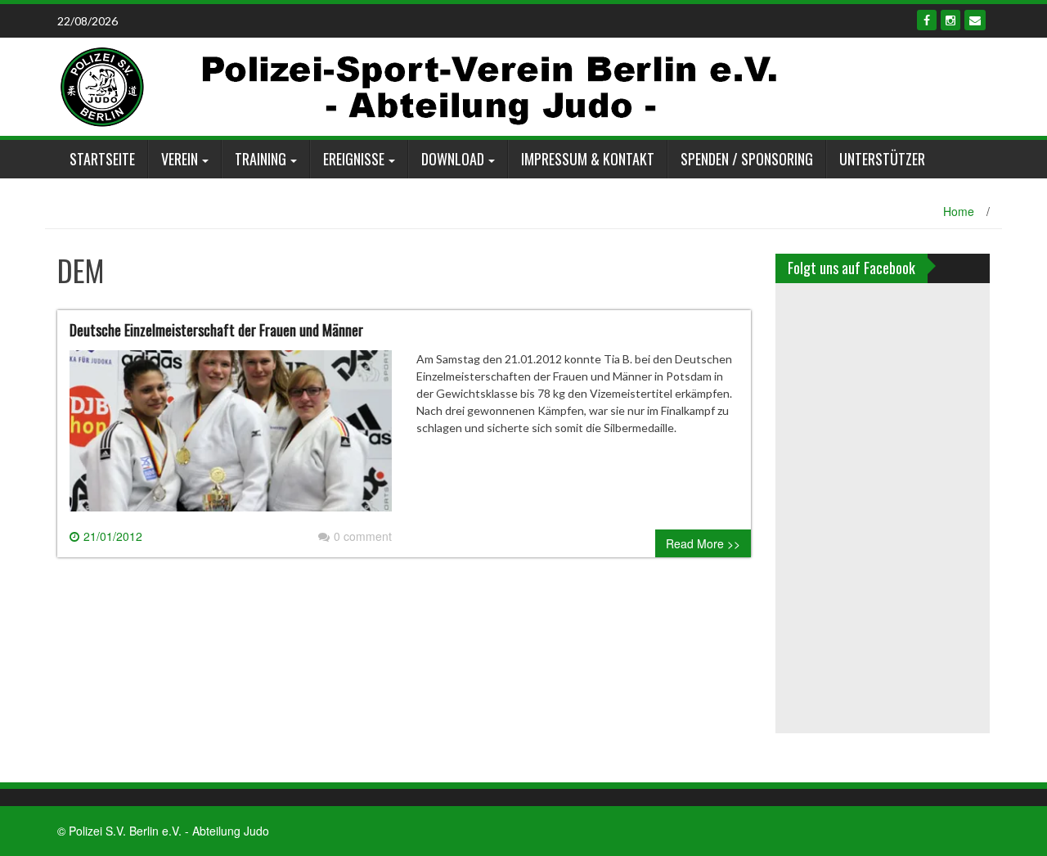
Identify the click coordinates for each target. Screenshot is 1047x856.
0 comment (363, 536)
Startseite (102, 158)
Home (958, 211)
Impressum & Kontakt (587, 158)
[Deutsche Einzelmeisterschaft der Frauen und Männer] (231, 438)
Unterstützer (882, 158)
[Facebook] (927, 20)
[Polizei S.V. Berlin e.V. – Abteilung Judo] (419, 85)
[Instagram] (950, 20)
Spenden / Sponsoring (747, 158)
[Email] (975, 20)
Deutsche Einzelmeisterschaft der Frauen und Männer (216, 329)
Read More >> (703, 543)
